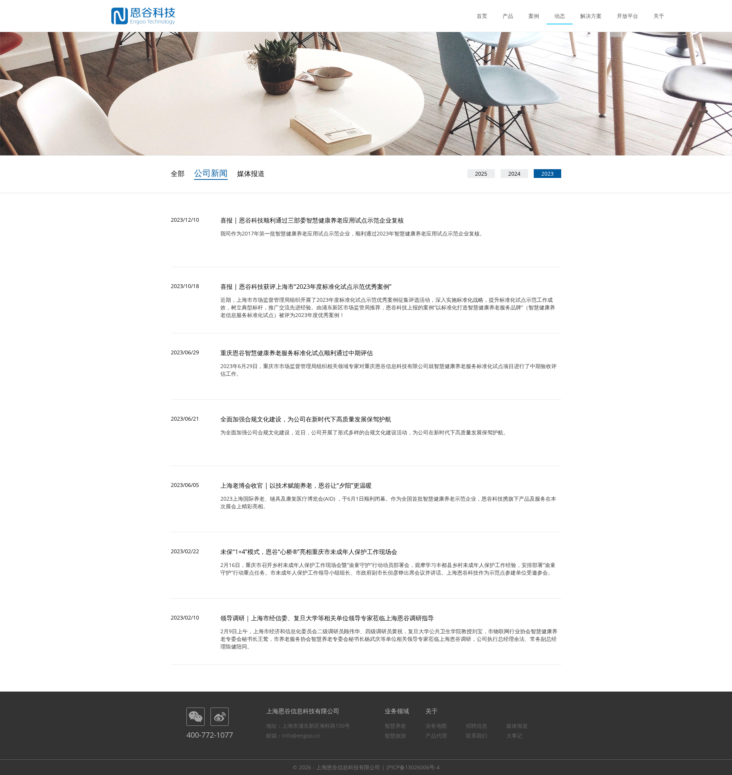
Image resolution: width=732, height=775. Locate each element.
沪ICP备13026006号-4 (413, 767)
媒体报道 (251, 173)
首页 (482, 15)
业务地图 (436, 725)
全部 (178, 173)
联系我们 (476, 735)
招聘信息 (476, 725)
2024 (514, 173)
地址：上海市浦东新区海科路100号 (308, 725)
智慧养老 (395, 725)
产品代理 (436, 735)
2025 (481, 173)
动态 (559, 15)
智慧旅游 (395, 735)
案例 (533, 15)
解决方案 (591, 15)
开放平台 (627, 15)
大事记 (514, 735)
